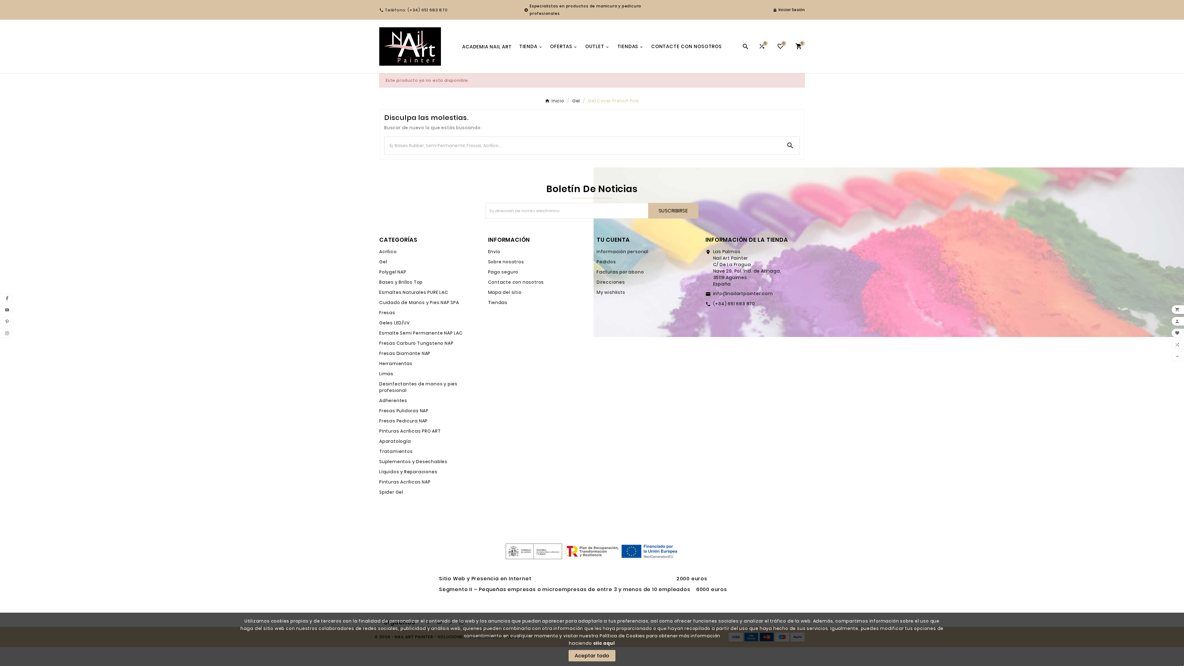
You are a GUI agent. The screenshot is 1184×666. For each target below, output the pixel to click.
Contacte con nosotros (516, 282)
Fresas (387, 313)
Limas (386, 374)
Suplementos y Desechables (413, 461)
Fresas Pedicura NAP (403, 421)
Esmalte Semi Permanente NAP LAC (421, 333)
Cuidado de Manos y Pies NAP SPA (419, 302)
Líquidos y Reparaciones (408, 472)
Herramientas (396, 363)
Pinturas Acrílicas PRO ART (410, 431)
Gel (383, 262)
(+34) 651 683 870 (734, 304)
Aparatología (395, 441)
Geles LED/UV (394, 323)
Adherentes (393, 400)
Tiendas (498, 302)
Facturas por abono (620, 272)
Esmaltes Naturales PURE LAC (413, 292)
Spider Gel (391, 492)
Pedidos (606, 262)
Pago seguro (503, 272)
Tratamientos (396, 451)
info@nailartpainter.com (743, 293)
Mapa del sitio (505, 292)
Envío (494, 252)
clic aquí (604, 643)
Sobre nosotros (506, 262)
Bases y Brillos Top (401, 282)
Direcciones (611, 282)
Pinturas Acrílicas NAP (405, 482)
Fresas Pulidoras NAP (404, 411)
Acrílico (388, 252)
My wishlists (611, 292)
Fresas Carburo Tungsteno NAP (416, 343)
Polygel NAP (392, 272)
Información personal (622, 252)
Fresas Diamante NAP (404, 353)
